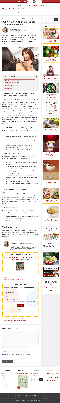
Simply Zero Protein (22, 373)
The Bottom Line (8, 88)
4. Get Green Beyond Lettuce (12, 85)
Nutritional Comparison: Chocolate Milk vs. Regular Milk (51, 112)
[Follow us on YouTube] (55, 380)
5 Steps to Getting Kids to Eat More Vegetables (51, 77)
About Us (3, 373)
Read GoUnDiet (35, 375)
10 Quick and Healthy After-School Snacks (51, 40)
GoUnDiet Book (35, 373)
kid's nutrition (13, 279)
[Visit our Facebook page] (48, 380)
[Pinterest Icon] (52, 287)
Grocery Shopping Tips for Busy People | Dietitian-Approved (51, 59)
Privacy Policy (5, 385)
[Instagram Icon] (49, 287)
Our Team (4, 375)
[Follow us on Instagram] (50, 380)
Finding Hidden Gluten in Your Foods (51, 200)
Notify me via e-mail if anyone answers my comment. (17, 354)
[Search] (56, 19)
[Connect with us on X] (57, 380)
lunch (18, 279)
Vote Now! (20, 305)
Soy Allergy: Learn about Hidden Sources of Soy (51, 220)
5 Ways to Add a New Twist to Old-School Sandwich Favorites (19, 79)
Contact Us (4, 381)
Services (3, 383)
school (21, 279)
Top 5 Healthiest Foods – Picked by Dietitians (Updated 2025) (51, 96)
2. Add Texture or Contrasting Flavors (13, 82)
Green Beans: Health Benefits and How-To (13, 318)
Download (55, 242)
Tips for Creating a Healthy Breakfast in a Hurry (15, 320)
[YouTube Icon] (55, 287)
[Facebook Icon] (46, 287)
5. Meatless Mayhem (10, 87)
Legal (2, 387)
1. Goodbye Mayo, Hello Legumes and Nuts (15, 80)
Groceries (6, 277)
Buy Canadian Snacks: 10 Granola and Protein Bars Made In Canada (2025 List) (20, 258)
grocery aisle (7, 279)
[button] (19, 12)
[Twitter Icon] (51, 290)
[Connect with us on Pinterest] (52, 380)
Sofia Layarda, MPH (18, 27)
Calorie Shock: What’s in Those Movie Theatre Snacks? (51, 154)
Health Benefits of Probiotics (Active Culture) (51, 182)
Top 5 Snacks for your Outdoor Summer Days (51, 130)
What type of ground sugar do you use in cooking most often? (19, 288)
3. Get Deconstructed (10, 83)
